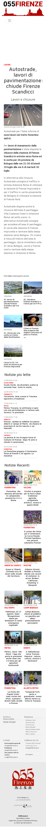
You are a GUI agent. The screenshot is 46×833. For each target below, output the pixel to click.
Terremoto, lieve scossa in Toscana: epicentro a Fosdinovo (21, 397)
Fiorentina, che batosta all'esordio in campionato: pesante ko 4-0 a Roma (13, 495)
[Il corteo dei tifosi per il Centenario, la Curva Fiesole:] (33, 517)
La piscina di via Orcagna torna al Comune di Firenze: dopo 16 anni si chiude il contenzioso (20, 439)
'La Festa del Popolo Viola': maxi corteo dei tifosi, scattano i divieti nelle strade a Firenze (13, 697)
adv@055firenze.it (11, 750)
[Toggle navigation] (9, 20)
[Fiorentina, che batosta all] (13, 477)
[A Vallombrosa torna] (33, 637)
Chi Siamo (29, 754)
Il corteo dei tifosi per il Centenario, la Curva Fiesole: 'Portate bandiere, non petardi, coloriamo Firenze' (32, 537)
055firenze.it (23, 816)
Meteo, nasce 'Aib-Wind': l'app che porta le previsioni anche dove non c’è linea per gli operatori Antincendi (13, 658)
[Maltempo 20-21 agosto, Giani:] (13, 597)
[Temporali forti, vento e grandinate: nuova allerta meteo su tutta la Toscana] (33, 677)
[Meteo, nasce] (13, 637)
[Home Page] (23, 8)
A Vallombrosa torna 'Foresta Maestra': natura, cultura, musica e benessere (32, 656)
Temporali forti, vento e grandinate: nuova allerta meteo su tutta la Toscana (32, 696)
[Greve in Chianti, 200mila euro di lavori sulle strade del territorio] (13, 555)
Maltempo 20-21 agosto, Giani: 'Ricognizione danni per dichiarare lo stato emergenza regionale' (13, 618)
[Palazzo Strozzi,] (33, 555)
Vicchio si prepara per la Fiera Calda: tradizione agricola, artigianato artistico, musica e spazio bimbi (32, 498)
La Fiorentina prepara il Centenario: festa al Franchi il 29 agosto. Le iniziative (20, 453)
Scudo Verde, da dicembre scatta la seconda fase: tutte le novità (21, 386)
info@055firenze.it (11, 746)
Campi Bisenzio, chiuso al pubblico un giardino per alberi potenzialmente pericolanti (32, 617)
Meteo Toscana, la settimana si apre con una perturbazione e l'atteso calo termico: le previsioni (21, 410)
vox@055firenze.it (11, 757)
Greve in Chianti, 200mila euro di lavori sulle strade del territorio (13, 572)
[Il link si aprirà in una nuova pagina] (27, 805)
